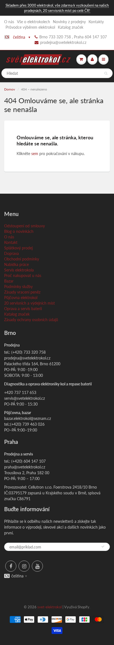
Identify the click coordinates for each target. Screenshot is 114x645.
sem (34, 153)
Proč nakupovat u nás (22, 275)
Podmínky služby (18, 286)
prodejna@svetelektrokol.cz (63, 42)
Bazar (9, 281)
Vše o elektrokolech (33, 21)
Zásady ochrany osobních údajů (31, 319)
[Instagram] (24, 566)
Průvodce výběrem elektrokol (30, 27)
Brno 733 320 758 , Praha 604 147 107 (73, 36)
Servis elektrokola (19, 270)
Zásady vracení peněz (22, 292)
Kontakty (96, 21)
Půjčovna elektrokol (20, 297)
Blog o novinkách (18, 231)
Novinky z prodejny (69, 21)
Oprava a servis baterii (23, 308)
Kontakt (10, 242)
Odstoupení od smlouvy (24, 225)
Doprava (11, 253)
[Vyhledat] (106, 73)
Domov (9, 89)
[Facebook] (10, 566)
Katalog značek (70, 27)
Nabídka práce (16, 264)
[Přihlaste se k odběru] (103, 546)
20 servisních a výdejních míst (29, 303)
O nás (9, 21)
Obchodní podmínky (21, 259)
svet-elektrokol (49, 607)
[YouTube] (37, 566)
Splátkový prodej (18, 248)
